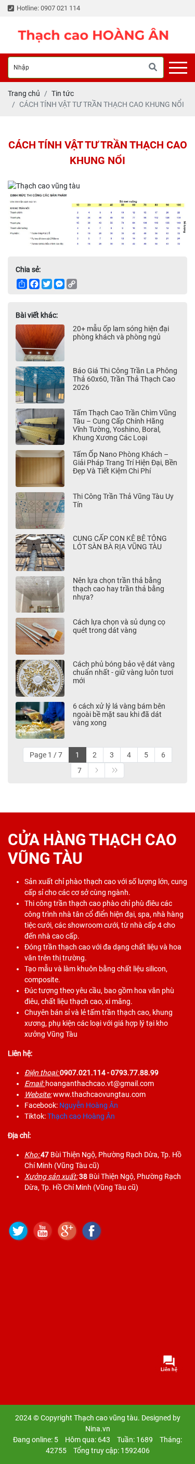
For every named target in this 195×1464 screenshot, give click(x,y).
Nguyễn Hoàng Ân (88, 1105)
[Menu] (178, 68)
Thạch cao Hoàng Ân (81, 1116)
